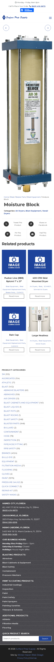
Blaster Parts (21, 197)
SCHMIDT (47, 286)
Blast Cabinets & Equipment (16, 562)
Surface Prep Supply (25, 649)
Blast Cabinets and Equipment (21, 403)
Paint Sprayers (9, 601)
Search (45, 639)
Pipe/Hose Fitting (13, 444)
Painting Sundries (11, 605)
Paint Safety (8, 597)
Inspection (10, 440)
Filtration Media (11, 465)
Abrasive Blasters (14, 390)
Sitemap (33, 658)
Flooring (7, 470)
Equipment (8, 461)
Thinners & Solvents (12, 610)
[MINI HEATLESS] (6, 28)
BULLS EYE (7, 457)
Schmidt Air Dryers (40, 289)
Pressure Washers (11, 575)
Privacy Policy (23, 658)
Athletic (6, 382)
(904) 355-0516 (9, 522)
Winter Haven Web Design (30, 655)
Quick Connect (10, 486)
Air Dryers (20, 211)
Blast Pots (10, 411)
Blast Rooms (11, 415)
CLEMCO (20, 292)
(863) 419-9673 (38, 6)
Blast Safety (11, 419)
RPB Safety (10, 448)
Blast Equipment (34, 197)
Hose (6, 436)
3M (3, 374)
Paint (5, 478)
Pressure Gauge (11, 482)
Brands (6, 453)
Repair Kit (7, 490)
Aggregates (8, 378)
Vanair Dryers (40, 344)
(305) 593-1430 (9, 534)
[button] (50, 17)
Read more (14, 296)
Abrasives (9, 394)
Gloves (6, 474)
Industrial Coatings (12, 585)
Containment (11, 432)
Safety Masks (9, 495)
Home (6, 197)
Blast (12, 197)
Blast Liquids (11, 407)
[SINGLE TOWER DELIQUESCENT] (48, 28)
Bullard (9, 427)
